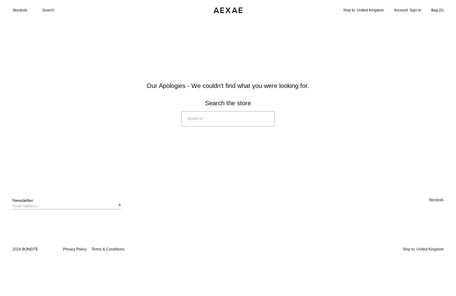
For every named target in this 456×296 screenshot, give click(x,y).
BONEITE (30, 249)
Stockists (19, 10)
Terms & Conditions (108, 249)
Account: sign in (407, 10)
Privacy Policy (75, 249)
